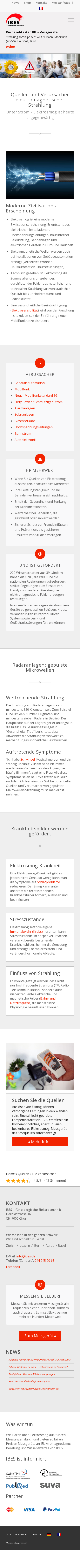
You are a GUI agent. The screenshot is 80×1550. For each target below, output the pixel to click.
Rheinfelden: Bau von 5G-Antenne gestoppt (32, 1374)
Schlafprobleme (48, 882)
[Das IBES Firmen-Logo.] (33, 19)
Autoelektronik (26, 440)
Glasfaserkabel (25, 421)
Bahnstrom (23, 433)
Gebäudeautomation (30, 383)
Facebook (13, 1267)
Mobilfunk (22, 389)
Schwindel (27, 759)
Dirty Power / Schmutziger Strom (39, 402)
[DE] (50, 1534)
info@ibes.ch (25, 1256)
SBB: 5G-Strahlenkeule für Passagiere (29, 1381)
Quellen (23, 1174)
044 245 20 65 (44, 1260)
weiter (10, 47)
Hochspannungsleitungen (34, 427)
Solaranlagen (24, 414)
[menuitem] (15, 3)
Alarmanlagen (25, 408)
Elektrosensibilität (24, 310)
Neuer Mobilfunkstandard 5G (36, 395)
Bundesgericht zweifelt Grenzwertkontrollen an (34, 1388)
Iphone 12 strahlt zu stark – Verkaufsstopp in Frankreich (38, 1367)
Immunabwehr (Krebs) (26, 931)
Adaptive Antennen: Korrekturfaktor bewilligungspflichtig (40, 1359)
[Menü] (71, 19)
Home (10, 1174)
